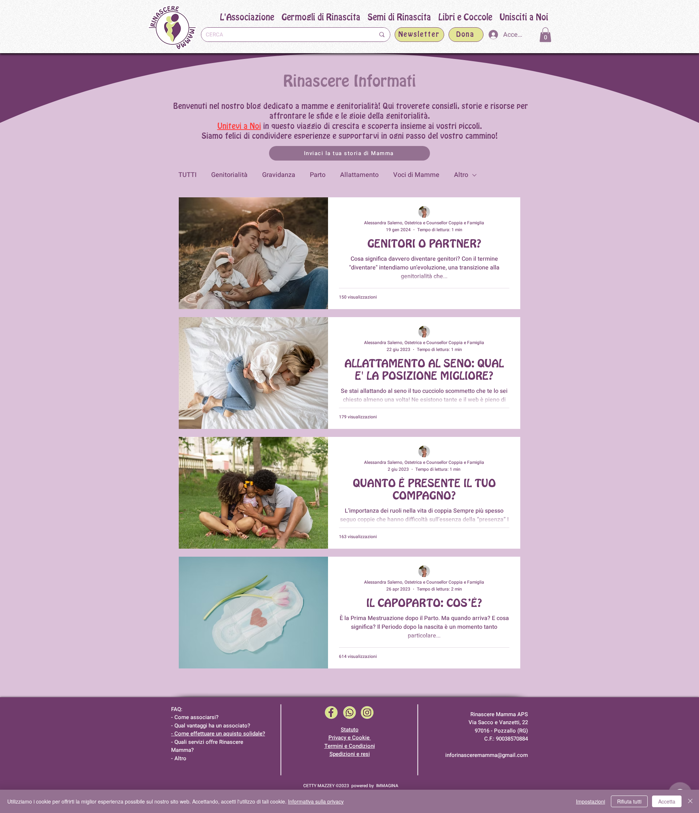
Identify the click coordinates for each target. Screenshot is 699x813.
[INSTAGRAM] (367, 713)
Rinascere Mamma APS (499, 714)
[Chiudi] (690, 801)
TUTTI (187, 175)
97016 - (484, 731)
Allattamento (359, 175)
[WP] (349, 713)
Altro (461, 175)
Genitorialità (229, 175)
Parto (317, 175)
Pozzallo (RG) (511, 731)
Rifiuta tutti (629, 801)
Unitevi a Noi (239, 126)
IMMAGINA (387, 785)
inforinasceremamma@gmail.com (486, 755)
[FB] (331, 713)
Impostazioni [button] (590, 801)
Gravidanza (278, 175)
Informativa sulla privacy (316, 801)
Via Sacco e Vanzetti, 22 (498, 722)
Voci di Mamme (416, 175)
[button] (399, 17)
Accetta (666, 801)
